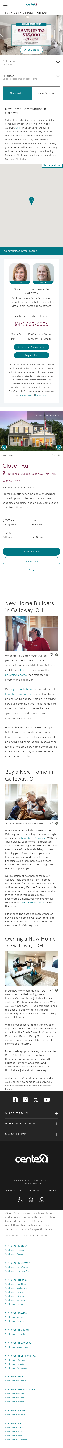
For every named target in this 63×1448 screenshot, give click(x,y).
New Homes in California (17, 1263)
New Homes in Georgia (16, 1313)
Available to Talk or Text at (31, 316)
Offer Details (31, 49)
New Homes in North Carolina (20, 1356)
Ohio (16, 12)
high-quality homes (22, 689)
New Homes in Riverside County (18, 1271)
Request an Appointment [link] (31, 347)
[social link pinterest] (59, 455)
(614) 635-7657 (11, 481)
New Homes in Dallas (14, 1432)
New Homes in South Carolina (20, 1390)
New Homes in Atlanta (14, 1317)
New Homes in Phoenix (14, 1250)
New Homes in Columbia (15, 1398)
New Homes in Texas (15, 1424)
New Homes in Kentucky (17, 1330)
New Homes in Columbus (15, 1381)
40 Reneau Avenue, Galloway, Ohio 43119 (31, 473)
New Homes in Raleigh (14, 1364)
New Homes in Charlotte (15, 1360)
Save (31, 570)
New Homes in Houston (14, 1436)
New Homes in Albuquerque (16, 1347)
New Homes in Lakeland (15, 1292)
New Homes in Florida (16, 1280)
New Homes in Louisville (15, 1334)
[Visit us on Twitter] (35, 1100)
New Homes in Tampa (14, 1304)
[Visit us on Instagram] (25, 1100)
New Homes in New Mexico (18, 1343)
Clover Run (17, 465)
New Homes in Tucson (14, 1254)
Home (6, 12)
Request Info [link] (31, 355)
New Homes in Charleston (15, 1394)
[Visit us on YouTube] (47, 1100)
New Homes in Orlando (14, 1296)
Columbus (28, 12)
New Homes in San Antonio (16, 1440)
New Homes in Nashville (15, 1415)
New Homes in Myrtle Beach (16, 1402)
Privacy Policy (14, 1191)
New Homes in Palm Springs (16, 1267)
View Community (31, 551)
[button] (31, 201)
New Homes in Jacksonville (16, 1288)
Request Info (31, 561)
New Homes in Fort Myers (15, 1284)
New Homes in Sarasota (15, 1300)
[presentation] (2, 34)
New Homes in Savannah (15, 1321)
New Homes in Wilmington (16, 1368)
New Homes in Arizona (16, 1246)
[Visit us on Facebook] (15, 1100)
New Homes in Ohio (14, 1377)
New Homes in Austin (14, 1428)
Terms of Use (33, 1191)
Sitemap (53, 1191)
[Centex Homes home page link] (31, 4)
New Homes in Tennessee (17, 1411)
